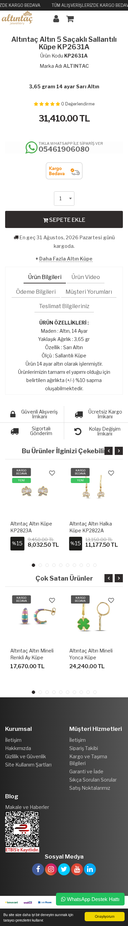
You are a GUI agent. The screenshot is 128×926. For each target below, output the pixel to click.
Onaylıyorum (104, 916)
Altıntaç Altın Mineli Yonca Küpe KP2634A (91, 657)
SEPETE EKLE (66, 220)
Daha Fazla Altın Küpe (66, 259)
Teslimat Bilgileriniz (64, 306)
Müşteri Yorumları (89, 292)
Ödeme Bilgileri (36, 292)
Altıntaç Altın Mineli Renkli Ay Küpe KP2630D (32, 657)
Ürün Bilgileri (44, 277)
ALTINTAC (76, 66)
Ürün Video (85, 277)
